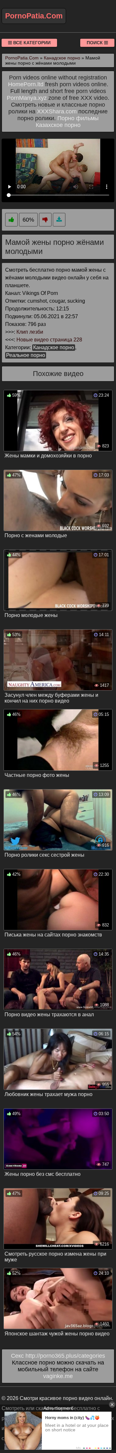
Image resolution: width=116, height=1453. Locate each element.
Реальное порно (25, 355)
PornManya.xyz (27, 98)
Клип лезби (29, 332)
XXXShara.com (57, 111)
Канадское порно (53, 347)
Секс (17, 1356)
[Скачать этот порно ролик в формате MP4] (59, 220)
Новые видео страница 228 (49, 339)
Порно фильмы (78, 118)
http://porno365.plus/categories (65, 1356)
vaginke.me (58, 1376)
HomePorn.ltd (26, 84)
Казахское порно (58, 125)
